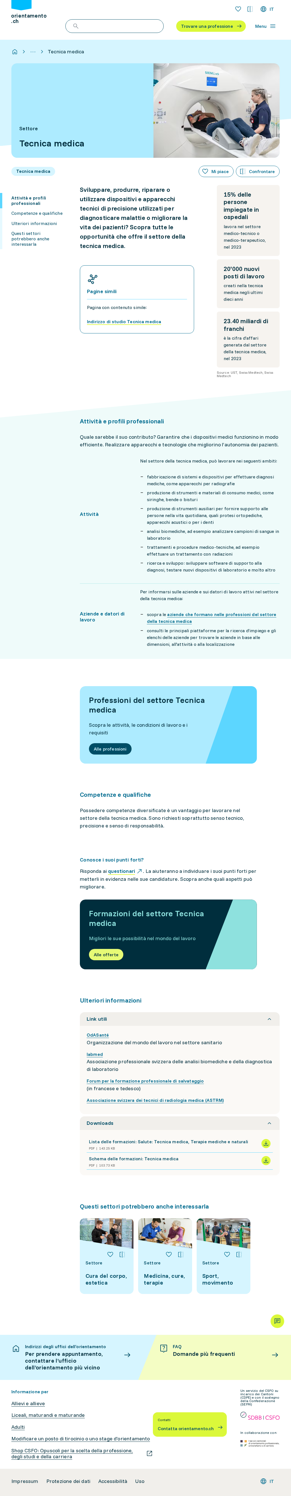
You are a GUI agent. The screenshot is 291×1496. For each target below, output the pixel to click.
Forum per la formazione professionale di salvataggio (145, 1081)
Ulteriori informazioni (34, 223)
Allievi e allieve (28, 1403)
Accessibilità (112, 1481)
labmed (95, 1054)
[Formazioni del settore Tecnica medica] (168, 934)
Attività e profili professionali (28, 200)
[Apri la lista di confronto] (250, 9)
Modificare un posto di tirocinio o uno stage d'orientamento (80, 1439)
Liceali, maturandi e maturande (48, 1415)
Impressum (24, 1481)
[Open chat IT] (277, 1321)
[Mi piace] (110, 1254)
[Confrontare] (122, 1254)
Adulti (18, 1427)
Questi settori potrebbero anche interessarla (30, 238)
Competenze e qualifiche (37, 213)
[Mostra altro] (33, 51)
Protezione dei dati (68, 1481)
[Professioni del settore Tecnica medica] (168, 725)
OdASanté (98, 1035)
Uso (139, 1481)
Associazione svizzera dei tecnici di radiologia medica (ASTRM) (155, 1100)
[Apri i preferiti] (238, 9)
